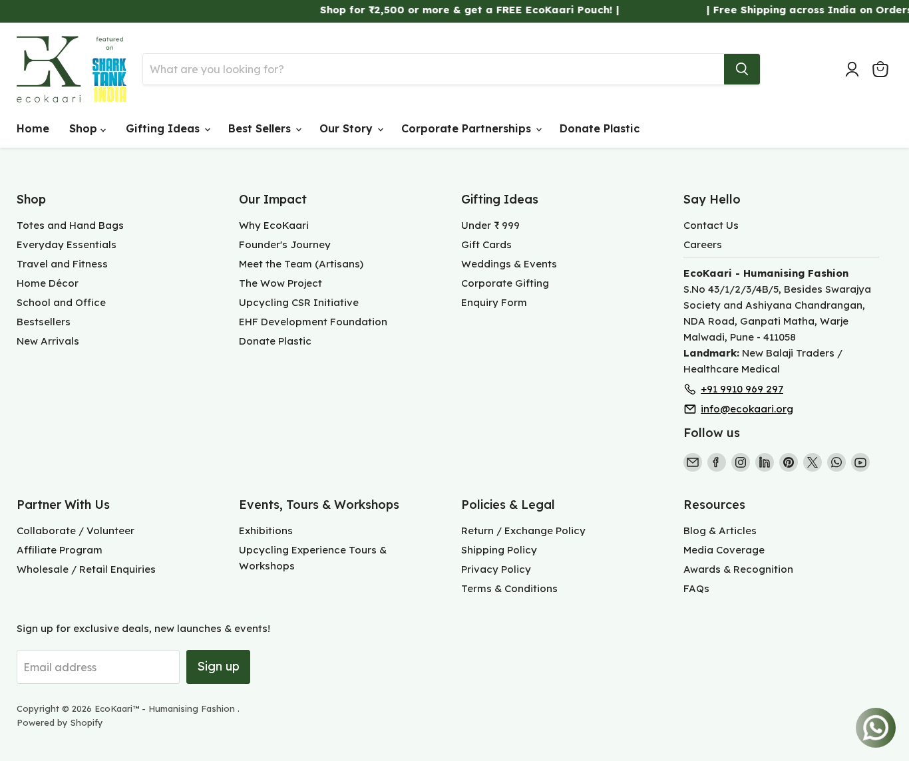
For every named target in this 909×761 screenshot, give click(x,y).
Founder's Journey (285, 244)
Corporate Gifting (505, 283)
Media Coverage (724, 549)
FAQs (696, 588)
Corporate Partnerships (467, 128)
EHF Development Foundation (313, 321)
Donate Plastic (599, 128)
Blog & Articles (720, 530)
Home (33, 128)
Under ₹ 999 (490, 225)
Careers (702, 244)
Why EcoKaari (274, 225)
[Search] (742, 69)
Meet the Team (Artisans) (301, 263)
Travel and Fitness (62, 263)
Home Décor (48, 283)
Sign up (218, 666)
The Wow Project (280, 283)
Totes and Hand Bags (70, 225)
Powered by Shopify (60, 722)
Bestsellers (44, 321)
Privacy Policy (496, 569)
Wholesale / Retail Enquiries (86, 569)
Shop (84, 128)
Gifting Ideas (164, 128)
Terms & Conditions (509, 588)
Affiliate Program (59, 549)
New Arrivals (48, 341)
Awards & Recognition (738, 569)
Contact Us (711, 225)
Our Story (347, 128)
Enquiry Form (494, 302)
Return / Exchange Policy (523, 530)
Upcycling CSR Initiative (299, 302)
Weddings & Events (509, 263)
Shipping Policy (499, 549)
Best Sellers (261, 128)
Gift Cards (486, 244)
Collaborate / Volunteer (75, 530)
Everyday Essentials (66, 244)
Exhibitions (266, 530)
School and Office (61, 302)
